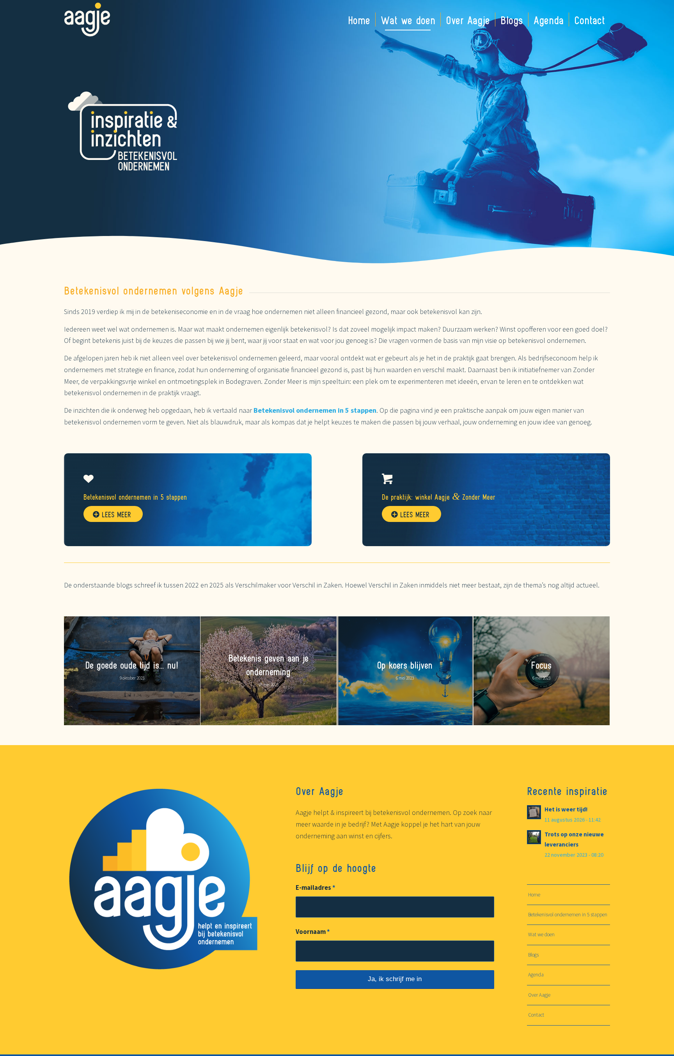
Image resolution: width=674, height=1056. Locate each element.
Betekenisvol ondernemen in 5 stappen (567, 914)
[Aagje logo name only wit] (87, 19)
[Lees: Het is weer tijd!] (534, 812)
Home (534, 894)
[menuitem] (359, 19)
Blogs (533, 954)
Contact (536, 1015)
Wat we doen (541, 934)
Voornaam (313, 932)
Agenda (536, 974)
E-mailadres (315, 888)
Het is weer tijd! (566, 809)
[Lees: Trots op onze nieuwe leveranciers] (534, 837)
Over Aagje (539, 995)
